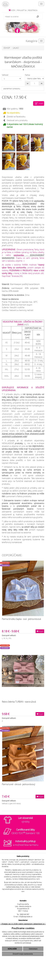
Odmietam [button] (33, 949)
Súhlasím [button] (12, 949)
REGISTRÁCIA (32, 10)
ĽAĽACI (16, 48)
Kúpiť (40, 631)
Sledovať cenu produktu (17, 120)
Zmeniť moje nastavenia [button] (23, 954)
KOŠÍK (13, 10)
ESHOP (7, 48)
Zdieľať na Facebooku (16, 116)
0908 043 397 (24, 914)
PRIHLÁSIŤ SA (21, 10)
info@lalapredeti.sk (25, 917)
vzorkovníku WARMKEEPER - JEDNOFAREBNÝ (23, 202)
